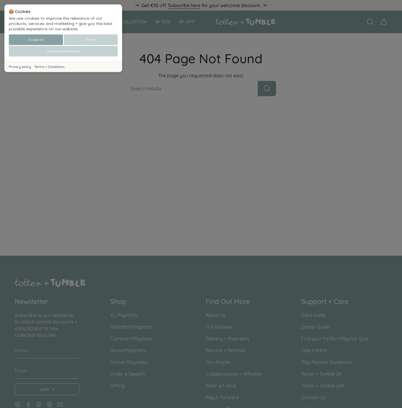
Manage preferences (63, 51)
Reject (91, 39)
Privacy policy (20, 66)
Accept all (36, 39)
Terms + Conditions (49, 66)
